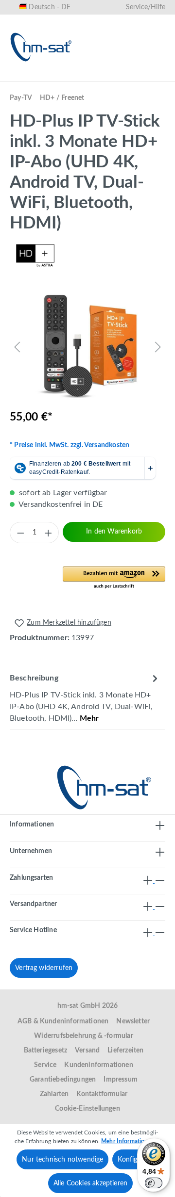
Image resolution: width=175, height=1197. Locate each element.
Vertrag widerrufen (43, 968)
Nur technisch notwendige (62, 1159)
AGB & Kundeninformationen (63, 1021)
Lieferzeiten (125, 1050)
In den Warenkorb (114, 531)
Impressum (121, 1079)
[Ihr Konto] (123, 76)
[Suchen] (61, 76)
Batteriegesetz (46, 1050)
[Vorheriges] (17, 346)
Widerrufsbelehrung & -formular (83, 1036)
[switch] (153, 1183)
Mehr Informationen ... (130, 1141)
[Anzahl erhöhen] (48, 532)
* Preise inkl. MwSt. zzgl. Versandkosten (69, 445)
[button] (114, 578)
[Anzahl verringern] (20, 532)
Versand (87, 1050)
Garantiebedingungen (63, 1079)
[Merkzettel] (92, 76)
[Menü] (20, 76)
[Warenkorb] (154, 76)
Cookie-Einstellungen (87, 1108)
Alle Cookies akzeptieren (90, 1183)
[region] (87, 346)
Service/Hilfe (145, 7)
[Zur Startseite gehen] (41, 47)
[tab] (85, 698)
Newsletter (133, 1021)
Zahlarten (54, 1094)
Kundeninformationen (98, 1065)
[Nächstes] (158, 346)
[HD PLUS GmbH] (87, 256)
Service (45, 1065)
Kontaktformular (101, 1094)
